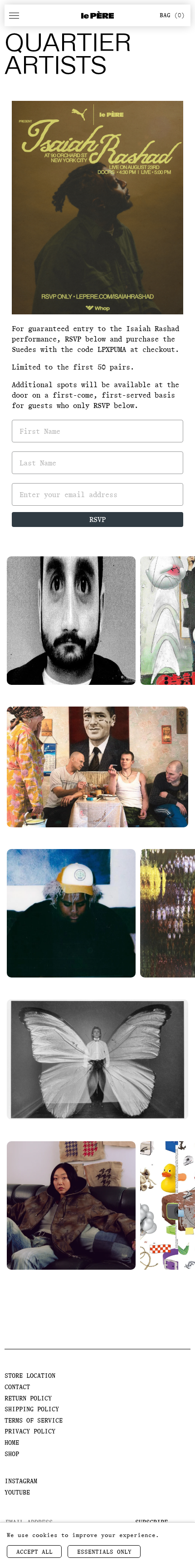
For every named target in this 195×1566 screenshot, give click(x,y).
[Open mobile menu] (14, 15)
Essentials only (104, 1551)
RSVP (97, 519)
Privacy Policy (30, 1431)
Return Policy (28, 1398)
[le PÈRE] (97, 15)
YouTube (17, 1492)
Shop (12, 1453)
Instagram (21, 1480)
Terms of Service (34, 1420)
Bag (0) (172, 15)
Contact (17, 1386)
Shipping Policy (32, 1409)
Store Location (30, 1375)
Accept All (34, 1551)
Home (12, 1442)
